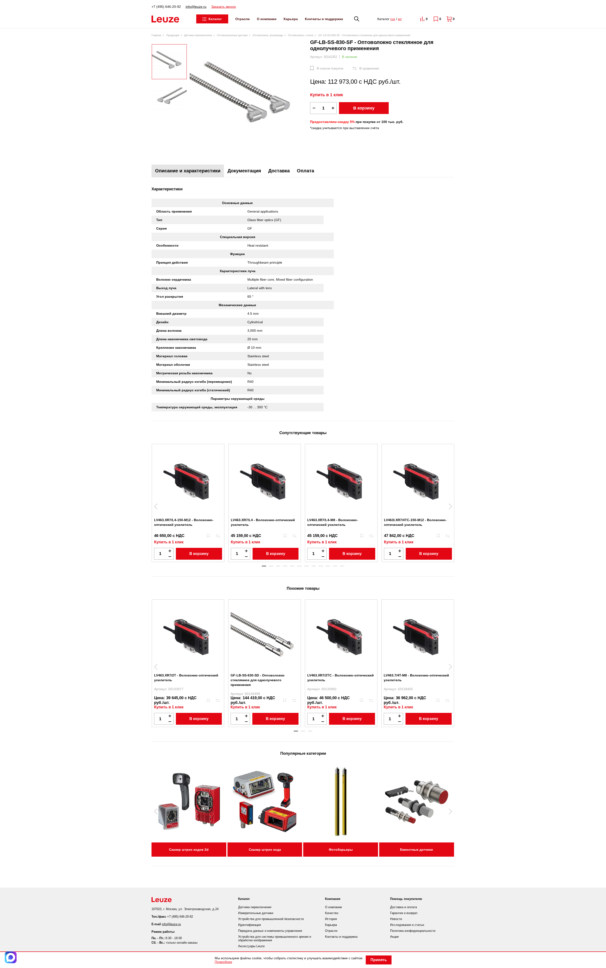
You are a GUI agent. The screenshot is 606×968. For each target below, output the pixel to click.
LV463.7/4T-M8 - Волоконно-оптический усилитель (416, 677)
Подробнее (223, 962)
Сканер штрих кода (265, 849)
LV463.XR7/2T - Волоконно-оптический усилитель (186, 677)
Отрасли (242, 19)
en (400, 19)
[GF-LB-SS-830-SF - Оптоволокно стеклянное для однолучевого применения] (248, 98)
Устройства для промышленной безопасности (271, 919)
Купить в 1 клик (326, 94)
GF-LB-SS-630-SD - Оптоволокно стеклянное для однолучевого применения (258, 680)
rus (392, 19)
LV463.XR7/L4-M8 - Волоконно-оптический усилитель (332, 522)
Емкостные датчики (416, 849)
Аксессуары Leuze (251, 946)
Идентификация (249, 925)
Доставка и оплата (403, 907)
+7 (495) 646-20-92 (166, 7)
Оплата (305, 170)
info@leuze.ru (196, 7)
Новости (396, 919)
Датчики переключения (254, 907)
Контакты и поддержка (324, 19)
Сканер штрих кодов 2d (189, 849)
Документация (244, 170)
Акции (394, 936)
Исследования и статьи (407, 925)
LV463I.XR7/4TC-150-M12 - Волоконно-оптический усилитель (415, 522)
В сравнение (369, 68)
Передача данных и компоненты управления (270, 931)
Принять (378, 960)
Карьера (291, 19)
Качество (331, 913)
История (331, 919)
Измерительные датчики (255, 913)
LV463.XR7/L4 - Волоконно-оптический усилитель (263, 522)
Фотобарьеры (341, 849)
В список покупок (330, 68)
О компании (266, 19)
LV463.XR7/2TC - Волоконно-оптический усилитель (340, 677)
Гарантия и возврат (404, 913)
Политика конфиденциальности (412, 931)
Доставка (279, 170)
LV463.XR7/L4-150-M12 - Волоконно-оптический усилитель (184, 522)
